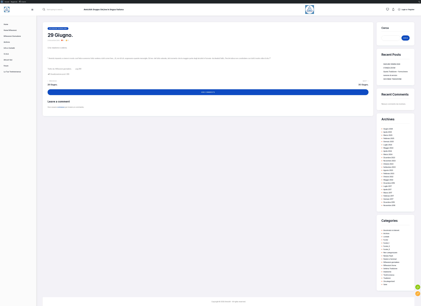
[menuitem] (2, 2)
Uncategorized (389, 281)
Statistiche (387, 272)
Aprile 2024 (387, 151)
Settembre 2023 (389, 167)
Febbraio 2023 (388, 173)
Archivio (386, 233)
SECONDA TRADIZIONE (392, 79)
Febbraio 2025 (388, 138)
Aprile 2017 (387, 189)
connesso (61, 107)
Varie (385, 284)
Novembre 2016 (389, 205)
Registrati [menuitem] (14, 2)
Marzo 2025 (387, 135)
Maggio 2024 (388, 148)
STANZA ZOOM (389, 68)
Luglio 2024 (387, 145)
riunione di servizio (390, 75)
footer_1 (386, 243)
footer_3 (386, 249)
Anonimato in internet (391, 230)
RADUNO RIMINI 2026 (391, 64)
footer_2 (386, 246)
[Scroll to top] (417, 300)
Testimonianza (388, 275)
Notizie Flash (388, 256)
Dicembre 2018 (389, 183)
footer (385, 240)
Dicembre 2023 (389, 158)
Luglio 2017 (387, 186)
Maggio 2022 (388, 180)
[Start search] (44, 9)
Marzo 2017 (387, 193)
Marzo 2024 (387, 154)
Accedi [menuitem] (7, 2)
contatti (386, 237)
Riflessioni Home (389, 265)
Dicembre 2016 (389, 202)
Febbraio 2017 (388, 196)
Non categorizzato (390, 252)
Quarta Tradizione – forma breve (395, 72)
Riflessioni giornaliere (58, 28)
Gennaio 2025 (388, 141)
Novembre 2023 (389, 161)
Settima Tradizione (390, 269)
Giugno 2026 (388, 129)
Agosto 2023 (388, 170)
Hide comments (208, 92)
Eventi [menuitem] (24, 2)
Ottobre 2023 (388, 164)
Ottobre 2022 (388, 177)
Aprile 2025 (387, 132)
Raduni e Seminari (390, 259)
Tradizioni (387, 278)
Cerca (385, 28)
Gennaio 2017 (388, 199)
